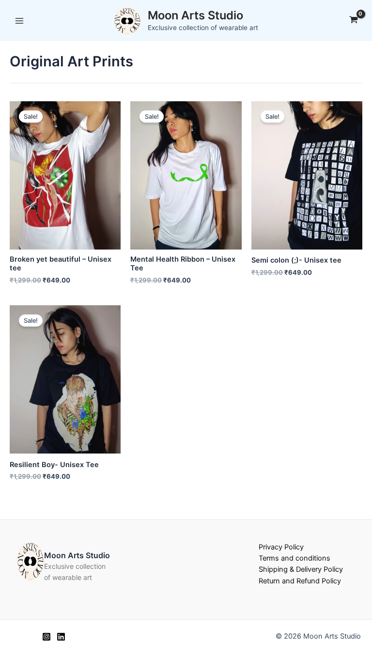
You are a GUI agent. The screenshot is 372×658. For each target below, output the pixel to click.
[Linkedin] (61, 636)
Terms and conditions (294, 558)
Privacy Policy (281, 547)
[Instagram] (46, 636)
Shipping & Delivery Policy (301, 569)
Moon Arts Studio (195, 15)
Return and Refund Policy (300, 581)
